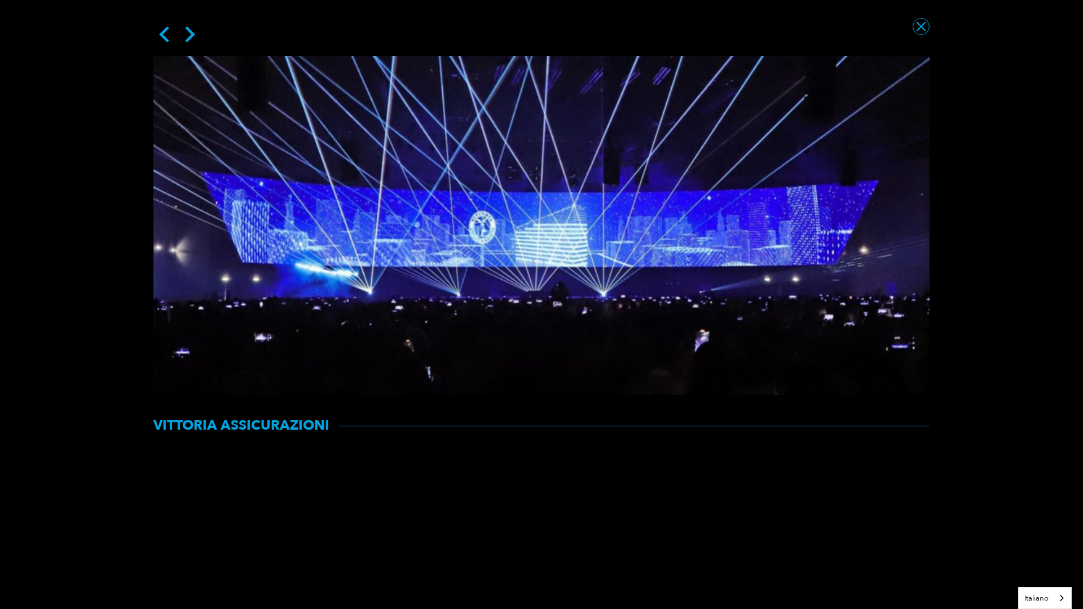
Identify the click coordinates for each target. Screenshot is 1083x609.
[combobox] (1045, 598)
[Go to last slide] (165, 34)
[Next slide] (189, 34)
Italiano (1036, 598)
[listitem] (541, 225)
